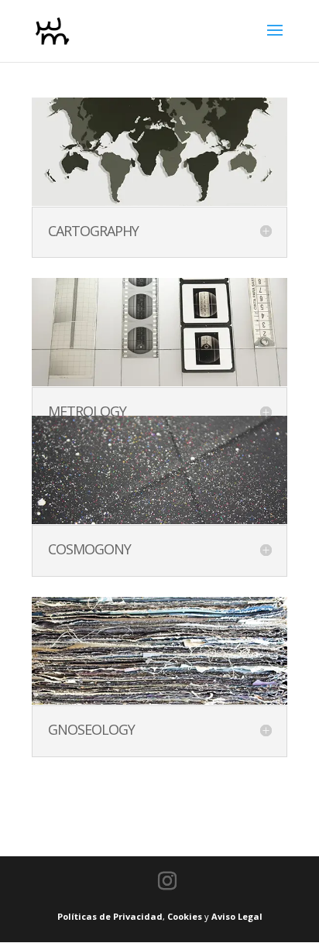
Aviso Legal (236, 916)
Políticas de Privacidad (110, 916)
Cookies (184, 916)
